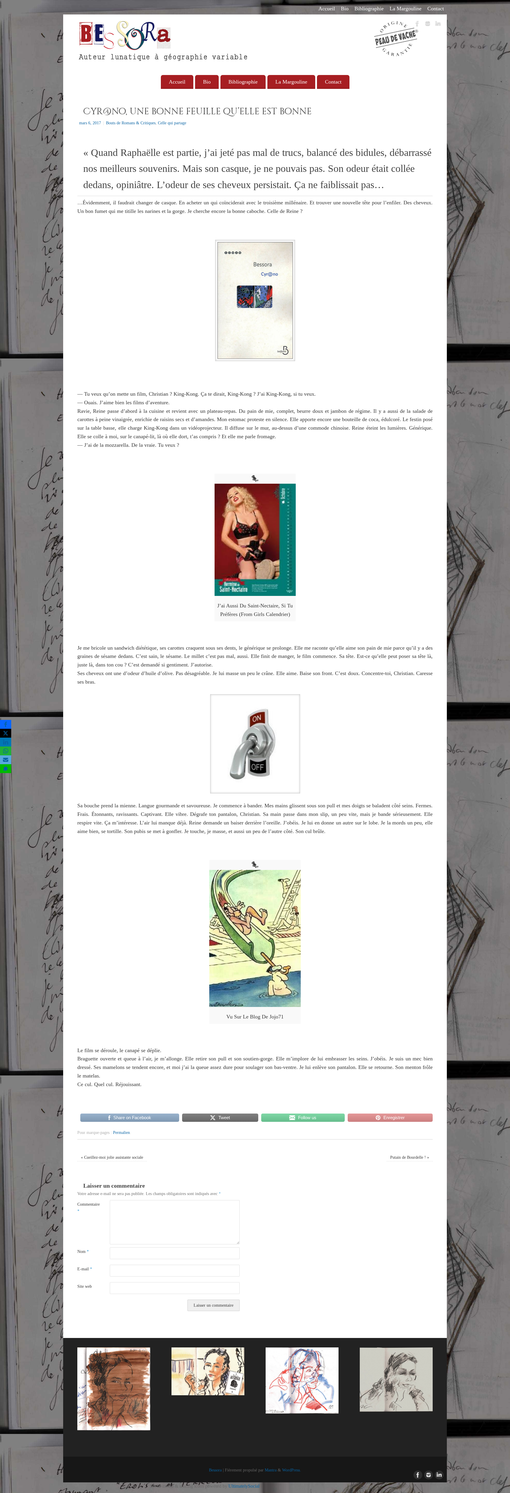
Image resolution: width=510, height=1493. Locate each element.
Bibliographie (369, 9)
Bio (345, 9)
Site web (84, 1286)
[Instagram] (427, 24)
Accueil (326, 9)
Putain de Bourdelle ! (409, 1157)
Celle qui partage (172, 122)
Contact (435, 9)
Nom (83, 1251)
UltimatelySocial (243, 1486)
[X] (5, 733)
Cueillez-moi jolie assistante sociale (112, 1157)
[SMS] (5, 768)
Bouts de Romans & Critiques (131, 122)
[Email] (5, 759)
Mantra (271, 1470)
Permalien (121, 1132)
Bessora (215, 1470)
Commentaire (85, 1207)
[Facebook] (417, 24)
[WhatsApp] (5, 750)
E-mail (84, 1269)
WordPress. (291, 1470)
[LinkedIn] (438, 24)
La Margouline (405, 9)
